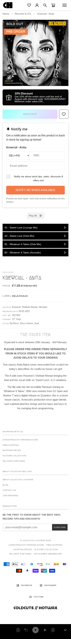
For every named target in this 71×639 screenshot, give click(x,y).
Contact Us (9, 490)
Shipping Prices (12, 450)
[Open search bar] (45, 5)
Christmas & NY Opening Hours (20, 440)
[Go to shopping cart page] (53, 5)
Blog (5, 485)
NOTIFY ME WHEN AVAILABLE (35, 190)
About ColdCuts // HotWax (18, 480)
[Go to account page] (37, 5)
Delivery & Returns (14, 461)
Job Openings (10, 496)
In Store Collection (14, 456)
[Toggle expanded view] (65, 630)
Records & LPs (23, 13)
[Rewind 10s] (18, 630)
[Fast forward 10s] (53, 630)
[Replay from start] (26, 630)
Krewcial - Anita (45, 13)
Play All (34, 215)
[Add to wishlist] (64, 114)
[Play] (35, 630)
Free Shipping (11, 445)
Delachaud (20, 296)
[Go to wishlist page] (29, 5)
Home (6, 13)
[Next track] (45, 630)
